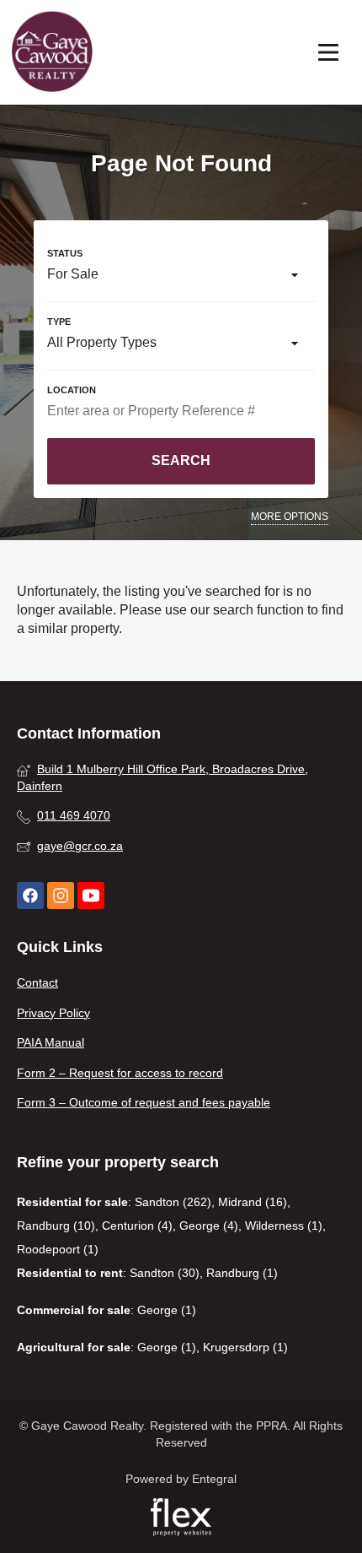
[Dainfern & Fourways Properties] (52, 52)
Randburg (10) (56, 1225)
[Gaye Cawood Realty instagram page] (60, 896)
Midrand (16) (252, 1202)
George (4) (208, 1225)
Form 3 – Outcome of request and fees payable (143, 1102)
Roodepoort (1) (57, 1249)
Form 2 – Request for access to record (120, 1073)
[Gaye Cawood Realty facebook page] (30, 896)
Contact (37, 982)
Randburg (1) (242, 1273)
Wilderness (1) (283, 1225)
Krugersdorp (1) (245, 1347)
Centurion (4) (137, 1225)
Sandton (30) (165, 1273)
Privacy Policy (53, 1013)
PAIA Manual (50, 1042)
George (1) (166, 1310)
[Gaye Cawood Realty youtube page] (90, 896)
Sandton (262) (173, 1202)
